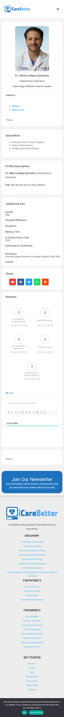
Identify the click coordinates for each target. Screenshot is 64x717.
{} (41, 412)
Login (11, 393)
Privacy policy (36, 712)
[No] (60, 707)
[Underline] (15, 412)
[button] (58, 9)
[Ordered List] (23, 412)
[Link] (37, 412)
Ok (24, 712)
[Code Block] (33, 412)
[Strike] (19, 412)
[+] (44, 412)
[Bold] (8, 412)
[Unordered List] (26, 412)
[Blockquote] (30, 412)
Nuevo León (18, 109)
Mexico (16, 106)
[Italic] (12, 412)
